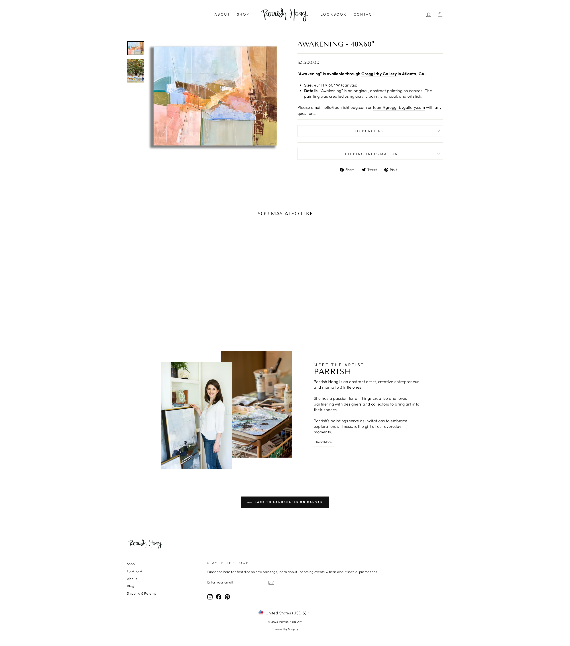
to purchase (370, 131)
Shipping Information (370, 154)
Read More (324, 442)
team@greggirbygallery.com (399, 107)
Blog (130, 586)
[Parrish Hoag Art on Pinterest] (227, 596)
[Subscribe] (271, 582)
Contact (364, 14)
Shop (243, 14)
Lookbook (334, 14)
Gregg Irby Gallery (379, 73)
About (222, 14)
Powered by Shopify (285, 629)
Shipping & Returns (141, 593)
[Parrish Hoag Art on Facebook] (218, 596)
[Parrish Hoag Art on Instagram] (210, 596)
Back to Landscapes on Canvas (288, 502)
